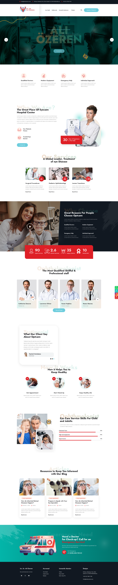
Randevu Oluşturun (91, 10)
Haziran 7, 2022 (26, 505)
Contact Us (59, 53)
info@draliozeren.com (26, 1)
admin (34, 505)
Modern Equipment (47, 80)
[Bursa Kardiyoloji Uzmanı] (27, 9)
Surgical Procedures (32, 183)
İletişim (73, 10)
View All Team (59, 310)
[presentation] (6, 40)
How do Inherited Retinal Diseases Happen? (29, 502)
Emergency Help (66, 80)
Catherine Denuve (24, 304)
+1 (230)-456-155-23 (75, 553)
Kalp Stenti (61, 573)
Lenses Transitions (78, 183)
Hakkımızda (54, 10)
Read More (28, 192)
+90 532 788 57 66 (67, 1)
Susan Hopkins (66, 304)
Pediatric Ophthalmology (57, 183)
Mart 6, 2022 (53, 505)
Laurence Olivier (45, 304)
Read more (24, 515)
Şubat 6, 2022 (80, 505)
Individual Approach (88, 80)
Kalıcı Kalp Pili (62, 575)
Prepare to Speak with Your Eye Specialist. (57, 502)
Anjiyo (60, 571)
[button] (50, 358)
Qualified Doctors (27, 80)
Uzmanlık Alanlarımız (63, 10)
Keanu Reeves (88, 304)
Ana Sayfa (47, 10)
